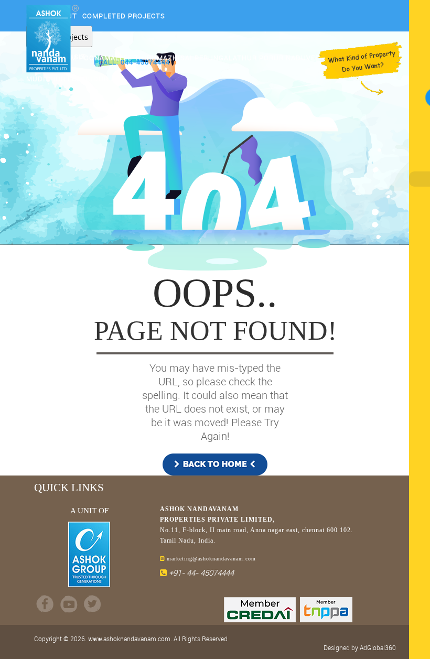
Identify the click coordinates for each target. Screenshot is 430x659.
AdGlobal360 (378, 647)
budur (96, 78)
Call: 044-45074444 (134, 62)
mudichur (46, 78)
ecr (74, 78)
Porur (271, 57)
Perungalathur (226, 57)
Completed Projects (123, 15)
